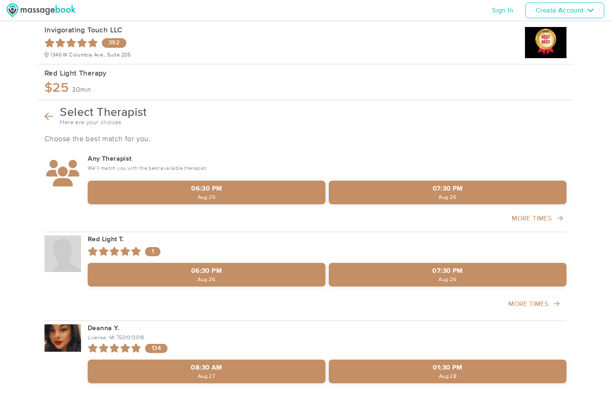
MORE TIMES (532, 218)
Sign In (502, 10)
